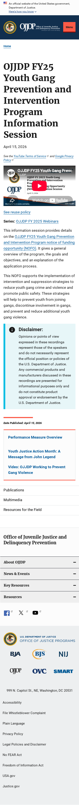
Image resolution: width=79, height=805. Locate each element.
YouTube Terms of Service (30, 156)
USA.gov (9, 776)
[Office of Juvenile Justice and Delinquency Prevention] (15, 675)
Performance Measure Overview (35, 437)
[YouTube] (37, 614)
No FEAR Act (12, 755)
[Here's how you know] (39, 7)
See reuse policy (17, 212)
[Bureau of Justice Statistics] (39, 660)
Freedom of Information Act (23, 765)
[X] (23, 614)
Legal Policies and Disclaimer (24, 744)
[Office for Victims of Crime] (39, 674)
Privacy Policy (13, 734)
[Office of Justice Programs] (10, 27)
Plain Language (14, 723)
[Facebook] (8, 614)
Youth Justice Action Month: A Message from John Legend (34, 454)
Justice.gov (11, 786)
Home (7, 46)
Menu (69, 27)
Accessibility (12, 703)
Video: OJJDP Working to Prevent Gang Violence (36, 470)
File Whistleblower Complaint (24, 713)
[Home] (40, 27)
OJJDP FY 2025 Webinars (37, 221)
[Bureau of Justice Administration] (15, 657)
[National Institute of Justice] (63, 657)
